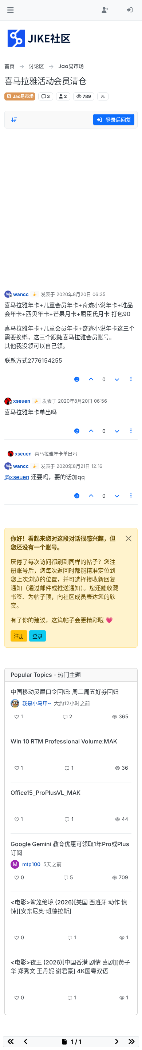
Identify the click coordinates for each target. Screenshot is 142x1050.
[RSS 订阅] (103, 96)
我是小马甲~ (36, 703)
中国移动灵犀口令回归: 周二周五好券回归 (65, 691)
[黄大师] (15, 703)
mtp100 (31, 864)
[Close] (128, 538)
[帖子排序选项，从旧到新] (14, 119)
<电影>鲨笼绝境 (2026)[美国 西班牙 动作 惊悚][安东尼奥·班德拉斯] (69, 907)
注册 (19, 636)
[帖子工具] (131, 379)
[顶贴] (91, 379)
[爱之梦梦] (15, 923)
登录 (37, 636)
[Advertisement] (71, 208)
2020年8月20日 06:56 (82, 401)
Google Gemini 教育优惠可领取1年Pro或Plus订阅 (70, 848)
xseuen (21, 401)
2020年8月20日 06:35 (81, 294)
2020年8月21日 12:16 (79, 466)
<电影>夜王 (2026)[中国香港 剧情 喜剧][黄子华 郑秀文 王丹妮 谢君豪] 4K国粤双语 (70, 967)
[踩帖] (116, 379)
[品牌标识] (39, 38)
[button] (10, 10)
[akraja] (15, 754)
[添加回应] (76, 379)
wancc (21, 294)
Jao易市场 (22, 96)
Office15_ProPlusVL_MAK (45, 792)
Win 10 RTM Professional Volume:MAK (64, 741)
